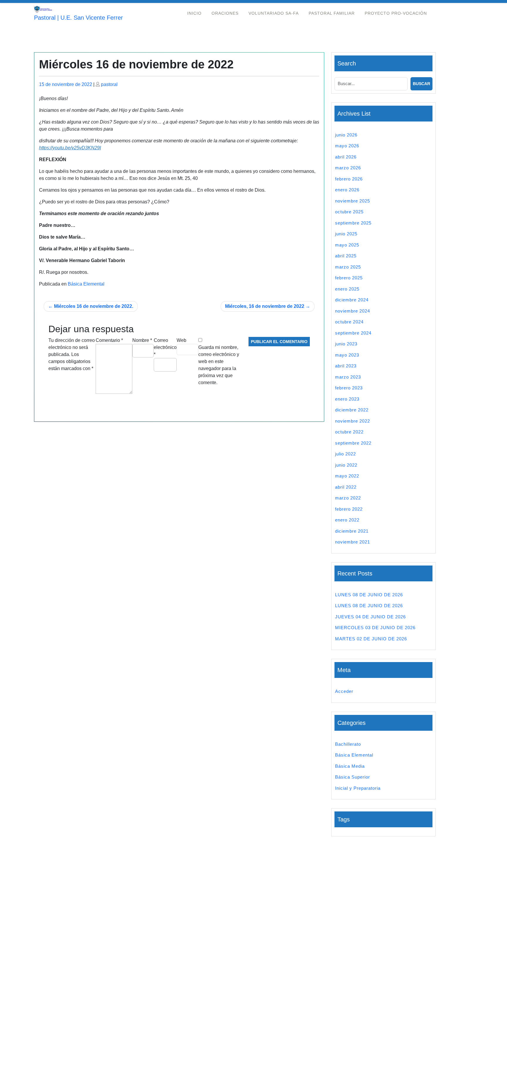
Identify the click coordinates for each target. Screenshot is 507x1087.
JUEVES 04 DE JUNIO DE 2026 (370, 616)
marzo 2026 (348, 167)
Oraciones (225, 13)
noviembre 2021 (352, 541)
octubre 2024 (349, 321)
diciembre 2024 (352, 299)
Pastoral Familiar (332, 13)
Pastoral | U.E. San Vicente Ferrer (78, 17)
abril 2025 (345, 255)
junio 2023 (346, 343)
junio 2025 (346, 233)
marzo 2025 (348, 266)
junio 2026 (346, 134)
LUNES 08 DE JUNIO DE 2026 (369, 594)
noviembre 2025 (352, 200)
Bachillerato (348, 744)
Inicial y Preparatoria (358, 788)
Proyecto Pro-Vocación (396, 13)
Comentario (109, 340)
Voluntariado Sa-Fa (274, 13)
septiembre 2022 (353, 442)
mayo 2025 (347, 244)
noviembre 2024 (352, 310)
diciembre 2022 (352, 409)
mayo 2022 (347, 475)
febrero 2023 (349, 387)
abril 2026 (345, 156)
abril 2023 (345, 365)
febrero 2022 (349, 509)
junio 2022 (346, 465)
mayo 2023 (347, 354)
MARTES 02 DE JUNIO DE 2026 (371, 638)
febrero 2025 (349, 277)
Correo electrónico (165, 347)
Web (181, 340)
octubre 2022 (349, 431)
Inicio (194, 13)
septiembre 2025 (353, 222)
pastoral (109, 84)
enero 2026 (347, 189)
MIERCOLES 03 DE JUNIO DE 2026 (375, 627)
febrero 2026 (349, 178)
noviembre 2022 (352, 420)
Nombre (142, 340)
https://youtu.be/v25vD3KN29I (70, 147)
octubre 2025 (349, 211)
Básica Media (350, 766)
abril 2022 (345, 487)
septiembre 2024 (353, 332)
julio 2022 (345, 453)
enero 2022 (347, 519)
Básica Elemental (86, 283)
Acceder (344, 691)
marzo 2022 (348, 497)
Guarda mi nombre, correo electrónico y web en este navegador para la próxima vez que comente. (218, 365)
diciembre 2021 (352, 531)
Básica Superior (352, 776)
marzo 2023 (348, 376)
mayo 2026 (347, 145)
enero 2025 (347, 288)
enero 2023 (347, 398)
